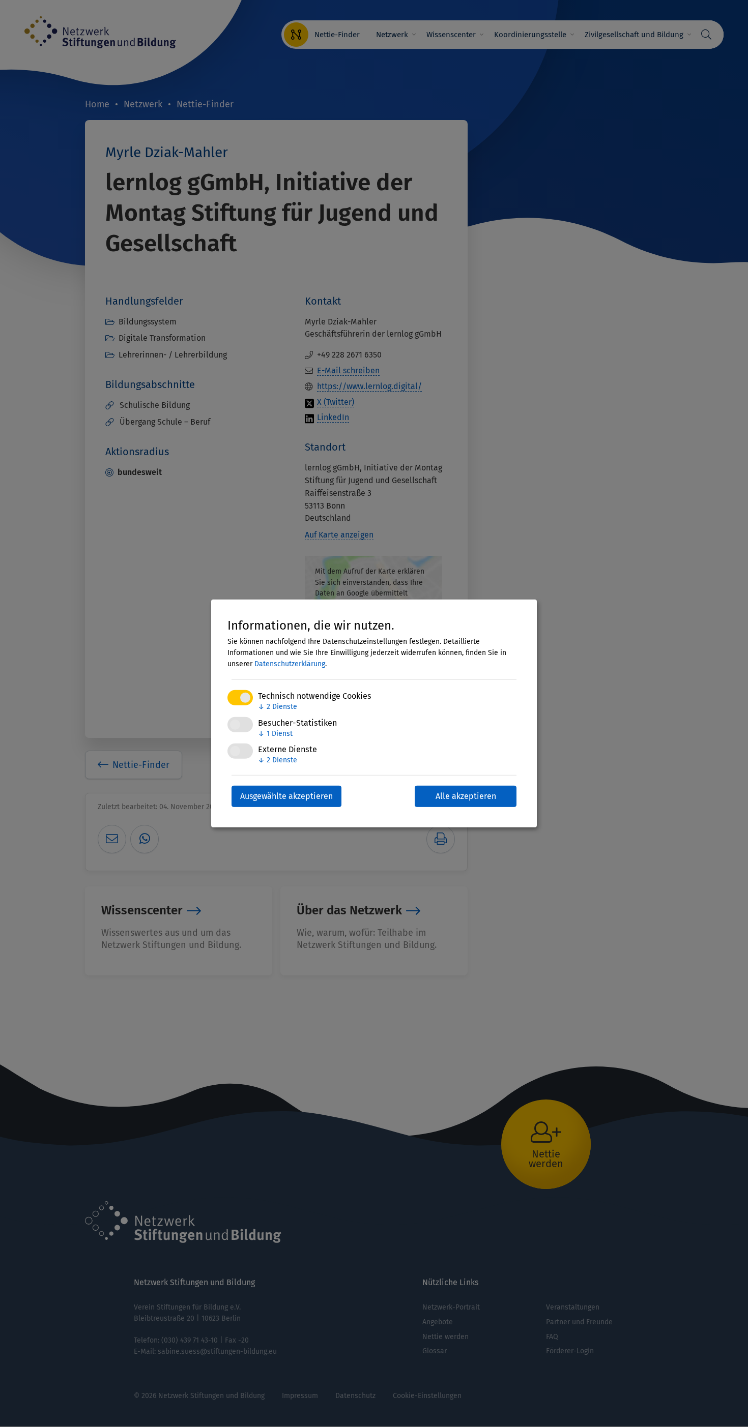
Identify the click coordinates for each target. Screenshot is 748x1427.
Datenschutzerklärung (289, 664)
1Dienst (275, 733)
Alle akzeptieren (466, 796)
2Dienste (277, 706)
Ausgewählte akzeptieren (286, 796)
